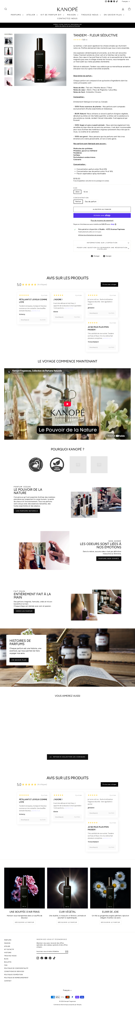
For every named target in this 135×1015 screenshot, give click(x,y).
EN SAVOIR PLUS (113, 15)
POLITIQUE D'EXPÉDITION (13, 975)
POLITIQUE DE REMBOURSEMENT (16, 978)
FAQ (5, 965)
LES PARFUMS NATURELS (27, 511)
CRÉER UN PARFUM (24, 611)
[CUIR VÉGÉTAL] (67, 888)
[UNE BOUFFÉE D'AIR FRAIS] (24, 888)
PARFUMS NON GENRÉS (109, 558)
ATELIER (31, 15)
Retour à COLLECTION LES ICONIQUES (69, 757)
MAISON (72, 15)
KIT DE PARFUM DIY (51, 15)
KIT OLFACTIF (9, 949)
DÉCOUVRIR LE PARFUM (24, 922)
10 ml (86, 192)
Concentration (81, 198)
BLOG (6, 959)
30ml (77, 192)
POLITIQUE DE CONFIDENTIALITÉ (16, 968)
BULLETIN (7, 962)
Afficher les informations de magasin (90, 235)
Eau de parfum (90, 202)
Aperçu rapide (19, 730)
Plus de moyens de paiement (102, 220)
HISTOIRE (7, 952)
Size (75, 188)
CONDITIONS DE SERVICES (14, 971)
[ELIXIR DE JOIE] (110, 888)
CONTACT (7, 981)
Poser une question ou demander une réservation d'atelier (102, 248)
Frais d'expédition (79, 181)
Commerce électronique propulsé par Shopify (68, 1004)
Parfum (78, 202)
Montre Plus (36, 311)
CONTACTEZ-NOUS (67, 18)
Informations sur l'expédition (102, 243)
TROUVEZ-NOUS (90, 15)
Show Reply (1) (25, 320)
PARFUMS (16, 15)
